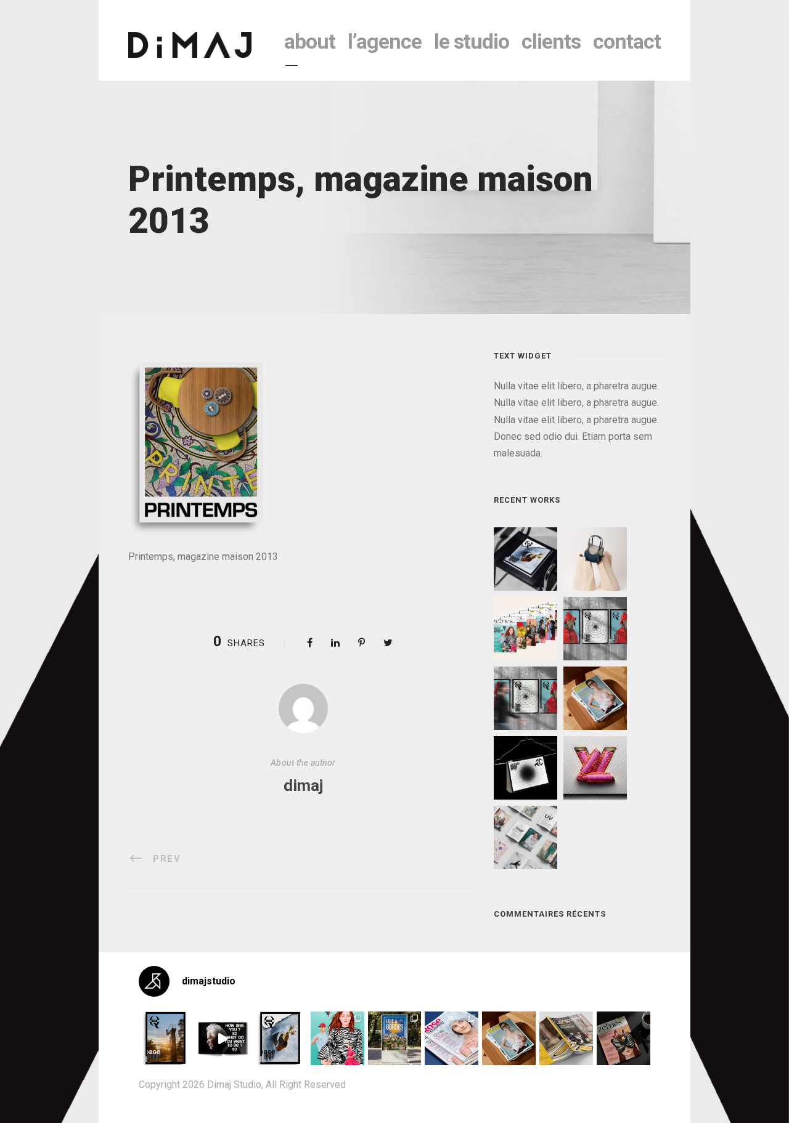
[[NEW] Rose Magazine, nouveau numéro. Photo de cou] (509, 1038)
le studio (471, 41)
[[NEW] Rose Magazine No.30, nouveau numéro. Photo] (451, 1038)
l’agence (385, 41)
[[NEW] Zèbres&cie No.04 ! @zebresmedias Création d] (623, 1038)
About (309, 41)
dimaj (303, 785)
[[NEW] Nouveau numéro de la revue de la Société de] (566, 1038)
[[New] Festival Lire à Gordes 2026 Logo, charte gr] (395, 1038)
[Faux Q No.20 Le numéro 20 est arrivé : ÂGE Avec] (165, 1038)
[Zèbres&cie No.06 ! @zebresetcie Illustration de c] (337, 1038)
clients (551, 41)
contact (627, 41)
